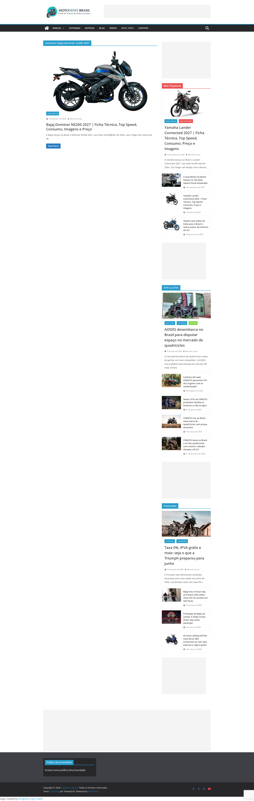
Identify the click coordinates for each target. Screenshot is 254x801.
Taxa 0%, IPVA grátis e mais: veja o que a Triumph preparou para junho (184, 555)
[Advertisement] (157, 11)
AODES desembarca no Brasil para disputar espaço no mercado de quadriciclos (183, 337)
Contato (143, 28)
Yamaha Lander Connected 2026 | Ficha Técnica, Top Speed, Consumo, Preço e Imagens (195, 201)
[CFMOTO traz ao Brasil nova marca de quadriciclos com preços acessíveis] (171, 425)
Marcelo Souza (76, 118)
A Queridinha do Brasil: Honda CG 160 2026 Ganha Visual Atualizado (195, 179)
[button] (62, 28)
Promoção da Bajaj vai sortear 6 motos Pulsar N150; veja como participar (194, 618)
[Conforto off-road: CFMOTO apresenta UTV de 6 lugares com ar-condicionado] (171, 384)
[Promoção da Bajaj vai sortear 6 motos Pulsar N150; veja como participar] (171, 620)
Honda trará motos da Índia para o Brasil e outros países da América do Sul (195, 225)
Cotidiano (74, 28)
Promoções (182, 541)
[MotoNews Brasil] (46, 28)
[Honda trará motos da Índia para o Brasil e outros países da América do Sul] (171, 228)
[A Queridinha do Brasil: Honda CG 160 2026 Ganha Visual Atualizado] (171, 182)
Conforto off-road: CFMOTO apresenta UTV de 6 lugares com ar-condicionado (195, 382)
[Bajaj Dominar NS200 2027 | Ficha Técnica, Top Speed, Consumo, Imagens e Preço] (100, 81)
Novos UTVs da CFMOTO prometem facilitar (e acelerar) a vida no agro (195, 402)
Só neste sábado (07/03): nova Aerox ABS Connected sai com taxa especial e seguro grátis (195, 640)
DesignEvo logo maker (30, 798)
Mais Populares (186, 121)
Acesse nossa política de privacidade (65, 770)
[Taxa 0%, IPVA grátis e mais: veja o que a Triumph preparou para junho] (186, 524)
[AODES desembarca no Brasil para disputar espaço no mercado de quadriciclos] (186, 306)
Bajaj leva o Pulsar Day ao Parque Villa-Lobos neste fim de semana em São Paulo (195, 596)
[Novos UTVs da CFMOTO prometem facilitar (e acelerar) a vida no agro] (171, 404)
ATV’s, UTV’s (127, 28)
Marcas (57, 28)
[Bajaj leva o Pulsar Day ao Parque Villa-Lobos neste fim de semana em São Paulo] (171, 598)
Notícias (89, 28)
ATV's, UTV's (170, 323)
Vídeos (113, 28)
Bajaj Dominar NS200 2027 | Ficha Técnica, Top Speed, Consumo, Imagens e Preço (91, 126)
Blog (102, 28)
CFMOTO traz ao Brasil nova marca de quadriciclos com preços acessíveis (195, 423)
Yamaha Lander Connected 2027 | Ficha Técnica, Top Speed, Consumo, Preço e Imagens (184, 138)
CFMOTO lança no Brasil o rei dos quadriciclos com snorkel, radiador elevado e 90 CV (195, 445)
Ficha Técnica (52, 113)
